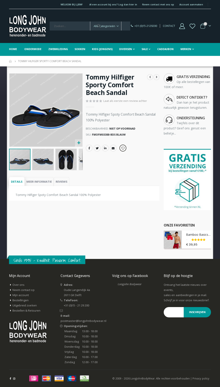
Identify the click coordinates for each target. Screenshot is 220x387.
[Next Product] (156, 77)
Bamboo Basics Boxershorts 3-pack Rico (198, 235)
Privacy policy (200, 378)
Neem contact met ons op (158, 4)
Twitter (97, 148)
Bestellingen (20, 300)
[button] (78, 143)
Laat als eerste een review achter (125, 101)
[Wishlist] (192, 26)
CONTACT (169, 26)
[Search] (99, 26)
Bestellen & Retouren (26, 310)
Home (10, 61)
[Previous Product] (150, 77)
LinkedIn (105, 148)
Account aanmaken (191, 4)
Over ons (18, 285)
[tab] (16, 181)
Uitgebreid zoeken (24, 305)
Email (113, 148)
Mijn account (20, 295)
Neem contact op (23, 290)
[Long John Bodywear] (27, 26)
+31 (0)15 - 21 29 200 (76, 305)
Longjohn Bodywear (130, 284)
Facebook (89, 148)
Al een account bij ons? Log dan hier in (113, 4)
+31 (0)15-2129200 (145, 26)
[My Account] (182, 26)
